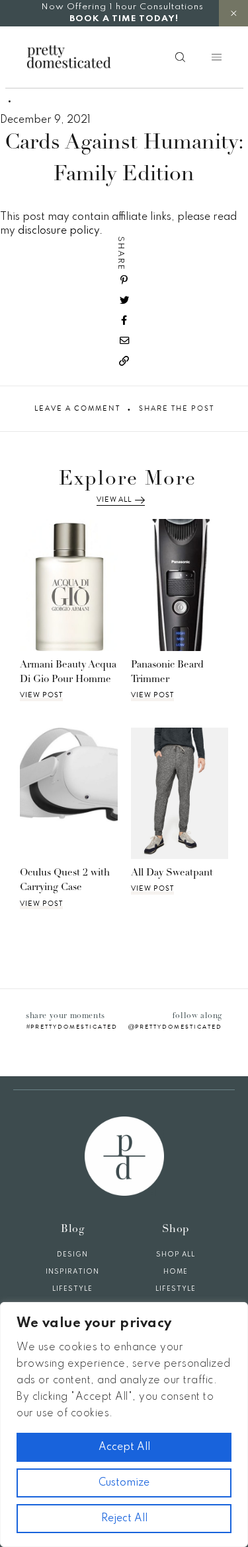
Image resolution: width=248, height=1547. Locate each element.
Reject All (124, 1518)
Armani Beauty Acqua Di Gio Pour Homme (68, 672)
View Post (41, 695)
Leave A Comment (77, 408)
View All (114, 500)
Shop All (175, 1254)
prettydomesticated (74, 1026)
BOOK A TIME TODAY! (124, 19)
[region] (124, 1424)
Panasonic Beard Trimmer (167, 672)
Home (175, 1271)
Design (72, 1254)
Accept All (124, 1447)
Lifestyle (72, 1289)
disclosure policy (58, 231)
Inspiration (72, 1271)
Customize (124, 1483)
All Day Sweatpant (172, 873)
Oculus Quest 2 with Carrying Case (65, 880)
